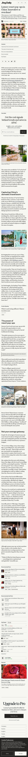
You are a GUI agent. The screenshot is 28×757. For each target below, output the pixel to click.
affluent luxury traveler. (12, 89)
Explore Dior (3, 653)
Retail (21, 21)
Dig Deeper (3, 56)
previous (20, 287)
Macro (4, 638)
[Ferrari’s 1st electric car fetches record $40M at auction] (2, 576)
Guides (9, 589)
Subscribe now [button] (14, 716)
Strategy (24, 21)
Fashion (4, 651)
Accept (20, 753)
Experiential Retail (14, 589)
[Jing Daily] (6, 3)
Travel (3, 314)
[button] (18, 2)
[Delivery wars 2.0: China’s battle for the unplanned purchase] (2, 582)
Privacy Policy (16, 135)
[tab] (9, 622)
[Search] (22, 2)
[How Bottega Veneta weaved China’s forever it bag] (14, 671)
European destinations (15, 80)
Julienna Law (6, 21)
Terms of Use (22, 135)
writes (17, 291)
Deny (7, 753)
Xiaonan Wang (3, 642)
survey (3, 414)
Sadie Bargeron (7, 587)
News (9, 572)
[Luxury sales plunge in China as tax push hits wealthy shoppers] (2, 571)
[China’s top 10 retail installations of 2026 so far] (2, 588)
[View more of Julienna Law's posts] (2, 21)
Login (18, 720)
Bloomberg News (7, 570)
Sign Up (23, 132)
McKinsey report (17, 260)
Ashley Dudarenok (8, 581)
